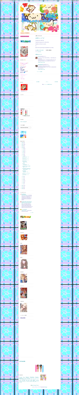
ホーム (47, 81)
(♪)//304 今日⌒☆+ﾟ (25, 158)
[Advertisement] (26, 339)
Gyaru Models (27, 378)
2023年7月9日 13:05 (41, 62)
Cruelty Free (22, 377)
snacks (31, 381)
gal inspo (30, 380)
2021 (22, 187)
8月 (23, 154)
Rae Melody (24, 194)
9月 (23, 152)
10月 (23, 151)
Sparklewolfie (40, 64)
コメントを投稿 (39, 71)
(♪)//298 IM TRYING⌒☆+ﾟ (25, 171)
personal (39, 51)
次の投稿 (37, 81)
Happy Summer (24, 210)
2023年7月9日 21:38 (41, 69)
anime (20, 380)
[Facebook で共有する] (49, 50)
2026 (22, 142)
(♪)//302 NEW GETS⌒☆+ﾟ (25, 162)
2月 (23, 182)
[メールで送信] (46, 50)
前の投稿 (56, 81)
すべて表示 (31, 212)
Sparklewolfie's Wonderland (27, 201)
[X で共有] (48, 50)
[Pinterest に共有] (50, 50)
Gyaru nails (37, 378)
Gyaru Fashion (30, 377)
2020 (22, 188)
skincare (28, 381)
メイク (20, 382)
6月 (23, 176)
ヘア (38, 381)
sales (26, 381)
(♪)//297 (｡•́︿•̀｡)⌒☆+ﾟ (26, 173)
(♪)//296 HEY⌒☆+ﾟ (25, 174)
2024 (22, 145)
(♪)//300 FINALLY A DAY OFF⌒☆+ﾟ (26, 166)
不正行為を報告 (22, 361)
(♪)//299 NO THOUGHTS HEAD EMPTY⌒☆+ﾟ (26, 169)
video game (34, 381)
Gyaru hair (32, 378)
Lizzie (39, 56)
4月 (23, 179)
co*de (23, 380)
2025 (22, 144)
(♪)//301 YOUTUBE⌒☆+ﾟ (25, 164)
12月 (23, 148)
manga (24, 381)
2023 (22, 147)
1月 (23, 183)
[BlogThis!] (47, 50)
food (27, 380)
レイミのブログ (24, 209)
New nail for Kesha (25, 195)
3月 (23, 180)
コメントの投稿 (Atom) (48, 84)
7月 (23, 155)
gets (34, 380)
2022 (22, 185)
